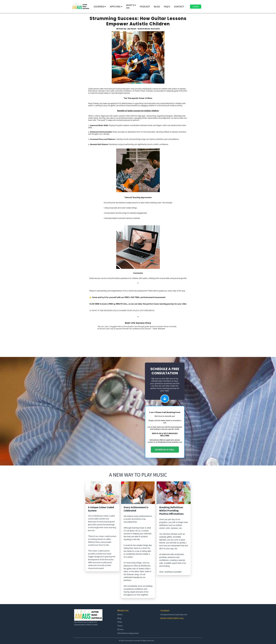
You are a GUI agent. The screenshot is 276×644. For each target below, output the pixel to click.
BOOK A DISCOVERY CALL (172, 618)
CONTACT (179, 6)
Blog (119, 618)
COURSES (99, 6)
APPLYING (115, 6)
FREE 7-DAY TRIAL (132, 297)
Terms (120, 625)
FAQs (119, 622)
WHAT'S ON (130, 6)
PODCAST (145, 6)
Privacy (120, 629)
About (120, 614)
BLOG (157, 6)
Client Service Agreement (128, 633)
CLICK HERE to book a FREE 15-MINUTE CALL (108, 304)
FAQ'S (167, 6)
